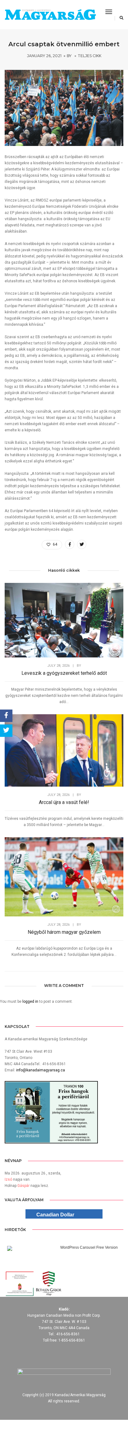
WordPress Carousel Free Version (89, 1247)
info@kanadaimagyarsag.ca (40, 1070)
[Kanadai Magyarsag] (50, 14)
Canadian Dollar (55, 1214)
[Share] (6, 716)
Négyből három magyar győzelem (64, 932)
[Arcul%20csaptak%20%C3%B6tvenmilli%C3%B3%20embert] (69, 544)
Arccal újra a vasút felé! (64, 802)
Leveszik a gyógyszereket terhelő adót (64, 673)
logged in (30, 1001)
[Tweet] (6, 730)
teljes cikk (89, 55)
